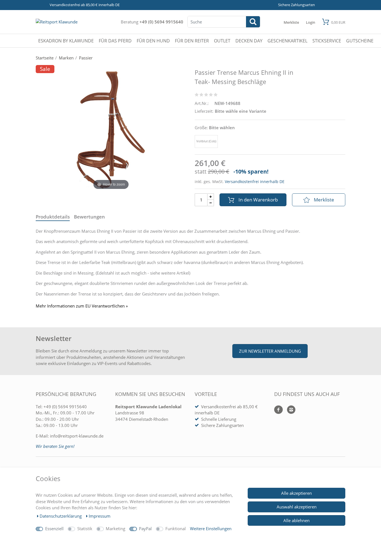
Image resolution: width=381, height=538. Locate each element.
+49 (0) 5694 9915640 (161, 22)
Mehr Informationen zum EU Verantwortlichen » (82, 306)
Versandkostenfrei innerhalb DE (254, 181)
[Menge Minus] (211, 203)
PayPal (145, 528)
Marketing (115, 528)
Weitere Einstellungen (211, 528)
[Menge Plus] (211, 196)
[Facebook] (278, 410)
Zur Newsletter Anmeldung (270, 351)
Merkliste (324, 199)
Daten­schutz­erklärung (61, 516)
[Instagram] (289, 410)
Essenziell (54, 528)
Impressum (99, 516)
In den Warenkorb (258, 199)
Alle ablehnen (296, 520)
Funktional (175, 528)
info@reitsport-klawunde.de (76, 436)
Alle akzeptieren (296, 493)
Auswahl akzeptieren (297, 507)
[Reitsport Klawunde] (57, 22)
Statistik (84, 528)
